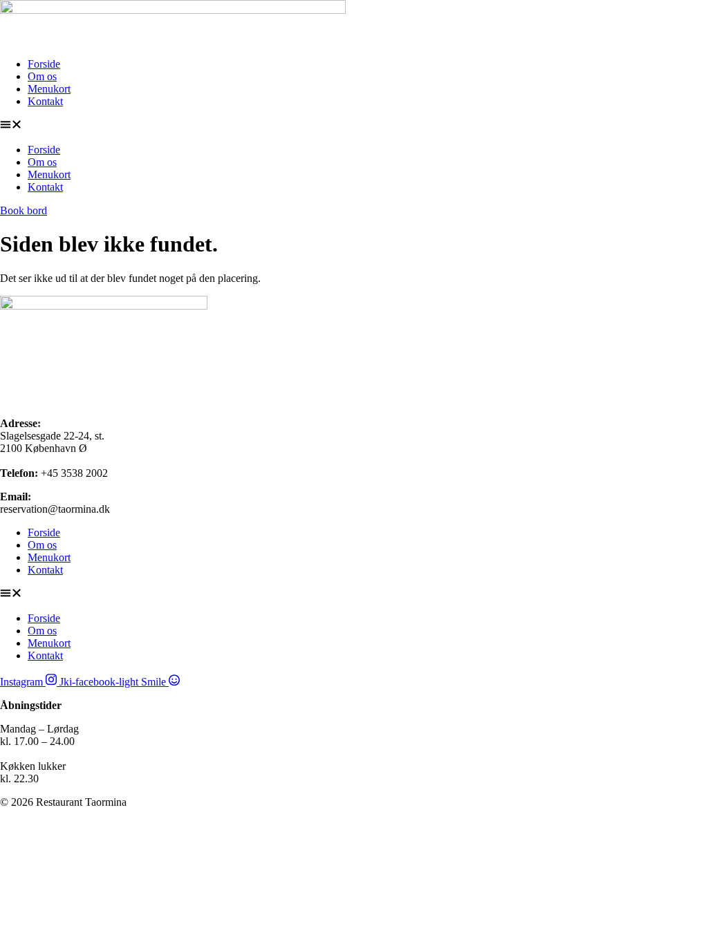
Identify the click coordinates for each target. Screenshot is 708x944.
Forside (44, 64)
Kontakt (45, 101)
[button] (354, 126)
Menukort (49, 89)
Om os (42, 76)
